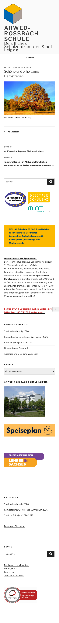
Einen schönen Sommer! (16, 348)
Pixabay (28, 117)
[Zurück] (56, 309)
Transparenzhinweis (14, 575)
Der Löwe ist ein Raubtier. (16, 565)
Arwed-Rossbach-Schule (22, 33)
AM (30, 68)
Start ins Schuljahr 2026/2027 (18, 342)
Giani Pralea (16, 117)
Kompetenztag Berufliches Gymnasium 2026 (26, 337)
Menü (31, 57)
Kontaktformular (18, 286)
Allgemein (14, 132)
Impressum (9, 572)
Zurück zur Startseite (14, 526)
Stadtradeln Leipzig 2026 (16, 331)
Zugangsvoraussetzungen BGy (19, 296)
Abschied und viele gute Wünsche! (21, 354)
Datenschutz (10, 568)
